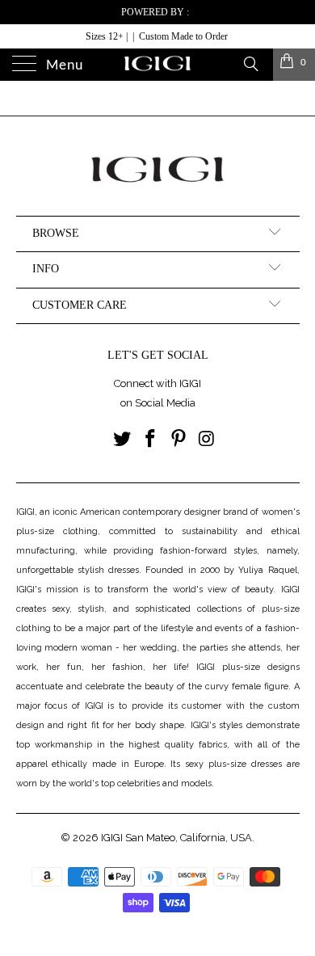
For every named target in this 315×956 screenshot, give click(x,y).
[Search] (250, 63)
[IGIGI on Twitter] (123, 440)
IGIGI (112, 838)
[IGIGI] (158, 64)
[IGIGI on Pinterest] (179, 440)
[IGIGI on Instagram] (207, 440)
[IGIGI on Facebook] (151, 440)
